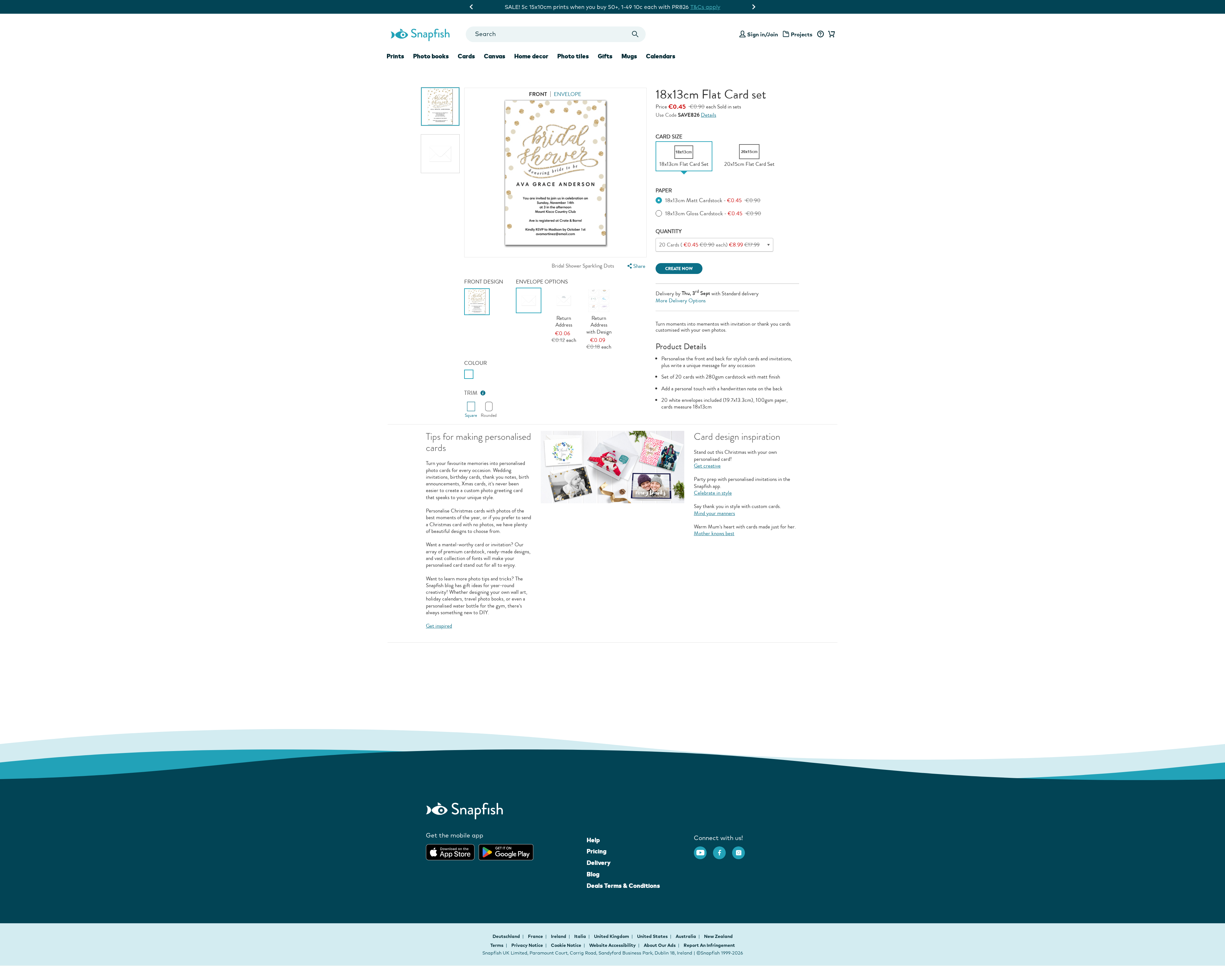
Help (593, 840)
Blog (593, 874)
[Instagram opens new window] (741, 849)
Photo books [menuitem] (431, 56)
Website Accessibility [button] (612, 945)
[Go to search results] (635, 34)
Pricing (596, 851)
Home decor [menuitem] (531, 56)
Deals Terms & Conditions (623, 885)
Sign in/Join (762, 34)
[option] (440, 106)
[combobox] (555, 34)
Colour (475, 363)
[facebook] (722, 849)
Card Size (669, 136)
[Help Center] (820, 34)
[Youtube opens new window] (703, 849)
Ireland (559, 936)
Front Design (483, 281)
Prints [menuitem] (395, 56)
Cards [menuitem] (466, 56)
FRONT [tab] (538, 94)
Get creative (707, 466)
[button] (483, 393)
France (536, 936)
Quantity (669, 231)
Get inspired (439, 626)
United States (653, 936)
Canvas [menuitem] (494, 56)
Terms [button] (496, 945)
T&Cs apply (705, 7)
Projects (802, 34)
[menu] (635, 266)
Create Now (679, 268)
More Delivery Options (681, 301)
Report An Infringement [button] (709, 945)
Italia (580, 936)
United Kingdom (612, 936)
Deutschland (507, 936)
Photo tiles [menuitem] (573, 56)
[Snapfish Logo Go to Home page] (419, 34)
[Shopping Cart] (830, 34)
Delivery (599, 862)
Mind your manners (714, 513)
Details (708, 115)
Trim (471, 393)
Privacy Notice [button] (527, 945)
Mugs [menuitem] (629, 56)
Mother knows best (714, 533)
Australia (686, 936)
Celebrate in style (713, 493)
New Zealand (718, 936)
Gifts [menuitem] (605, 56)
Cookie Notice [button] (566, 945)
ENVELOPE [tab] (567, 94)
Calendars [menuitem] (660, 56)
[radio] (468, 374)
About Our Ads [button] (660, 945)
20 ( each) (709, 245)
